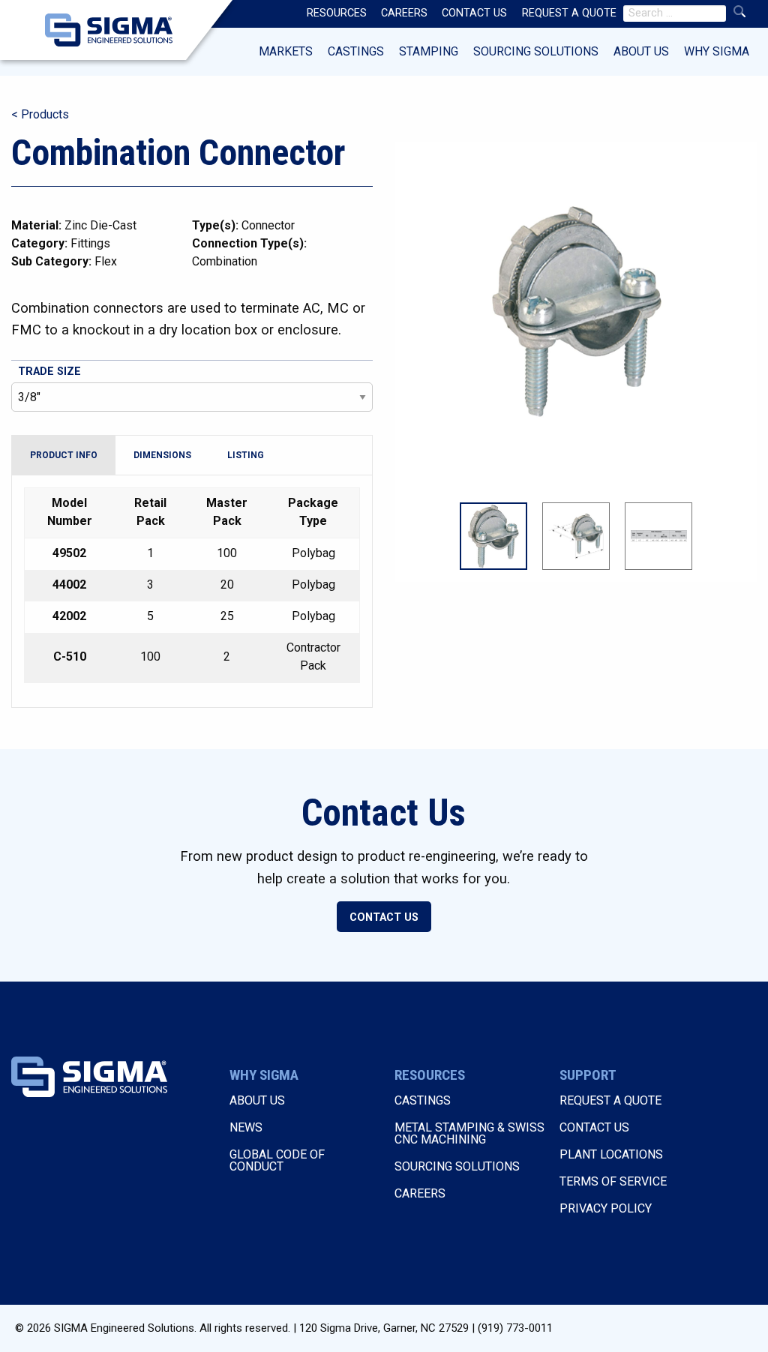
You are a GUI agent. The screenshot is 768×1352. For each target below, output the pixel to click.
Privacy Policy (606, 1208)
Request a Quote (611, 1100)
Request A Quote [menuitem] (569, 13)
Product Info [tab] (64, 455)
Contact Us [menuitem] (474, 13)
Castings (356, 51)
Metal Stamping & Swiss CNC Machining (469, 1133)
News (246, 1127)
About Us (641, 51)
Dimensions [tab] (162, 455)
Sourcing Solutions (535, 51)
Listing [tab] (245, 455)
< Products (40, 114)
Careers (420, 1193)
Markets (286, 51)
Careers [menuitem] (404, 13)
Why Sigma (716, 51)
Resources (429, 1075)
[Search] (740, 11)
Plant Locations (611, 1154)
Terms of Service (613, 1181)
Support (588, 1075)
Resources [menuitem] (337, 13)
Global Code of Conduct (277, 1160)
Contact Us (384, 917)
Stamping (428, 51)
